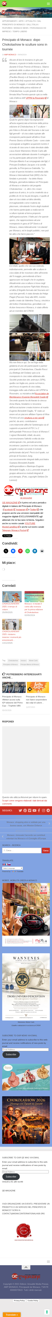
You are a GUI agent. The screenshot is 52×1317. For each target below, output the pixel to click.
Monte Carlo (33, 660)
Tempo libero (20, 31)
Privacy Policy (19, 1301)
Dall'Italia (32, 25)
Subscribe (11, 1054)
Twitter (33, 509)
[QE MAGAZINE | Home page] (5, 3)
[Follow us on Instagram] (43, 810)
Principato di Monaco (10, 664)
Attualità (30, 21)
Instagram (21, 509)
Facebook (8, 509)
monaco (23, 660)
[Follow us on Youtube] (34, 810)
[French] (6, 864)
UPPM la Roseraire (35, 98)
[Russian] (9, 864)
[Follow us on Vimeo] (29, 810)
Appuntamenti (9, 21)
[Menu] (48, 3)
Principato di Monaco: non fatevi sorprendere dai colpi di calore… (36, 699)
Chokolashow (13, 660)
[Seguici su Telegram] (48, 810)
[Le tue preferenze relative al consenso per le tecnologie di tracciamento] (47, 1312)
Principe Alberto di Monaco (30, 664)
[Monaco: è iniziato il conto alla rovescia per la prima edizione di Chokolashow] (34, 596)
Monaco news (21, 28)
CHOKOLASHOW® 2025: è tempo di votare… (10, 607)
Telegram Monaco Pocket (14, 530)
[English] (3, 864)
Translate (20, 871)
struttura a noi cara (33, 418)
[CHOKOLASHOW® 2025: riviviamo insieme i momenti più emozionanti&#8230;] (12, 624)
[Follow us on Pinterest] (25, 810)
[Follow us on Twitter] (20, 810)
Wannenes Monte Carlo (26, 1022)
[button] (19, 111)
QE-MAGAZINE (26, 498)
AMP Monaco (10, 55)
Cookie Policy (33, 1301)
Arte (21, 21)
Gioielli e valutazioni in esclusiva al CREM (26, 1025)
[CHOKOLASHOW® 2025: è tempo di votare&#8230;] (12, 596)
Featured (7, 28)
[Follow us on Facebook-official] (39, 810)
